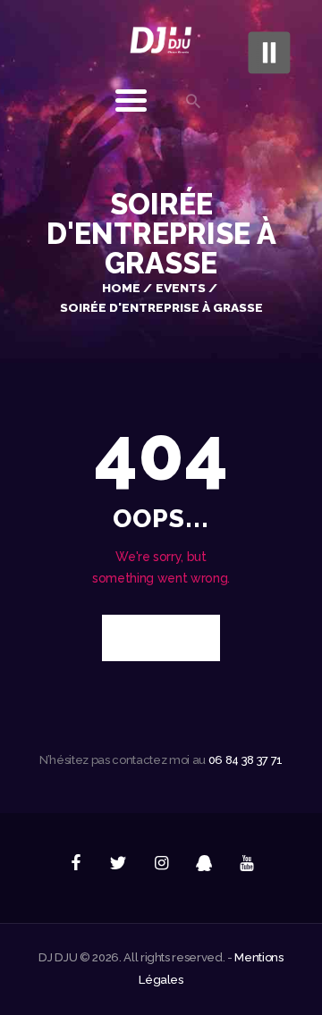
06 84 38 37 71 (245, 760)
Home (121, 288)
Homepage (150, 638)
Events (181, 288)
